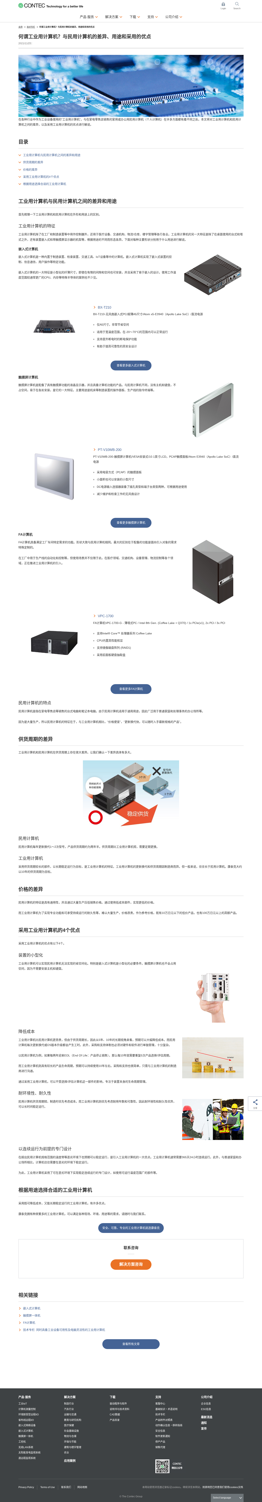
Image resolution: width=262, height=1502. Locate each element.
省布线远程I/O (26, 1420)
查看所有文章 (131, 1344)
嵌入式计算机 (31, 1308)
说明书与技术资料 (119, 1409)
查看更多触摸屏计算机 (131, 522)
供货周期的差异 (33, 162)
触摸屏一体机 (31, 1315)
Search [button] (238, 6)
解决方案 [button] (113, 17)
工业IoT (22, 1403)
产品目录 (115, 1420)
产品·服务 (24, 1397)
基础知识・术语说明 (166, 1409)
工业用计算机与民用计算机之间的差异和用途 (51, 155)
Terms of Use (47, 1487)
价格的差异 (30, 169)
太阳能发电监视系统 (29, 1452)
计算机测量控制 (27, 1409)
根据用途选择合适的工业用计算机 (44, 184)
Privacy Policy (26, 1487)
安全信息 (160, 1431)
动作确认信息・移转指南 (168, 1425)
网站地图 (82, 1487)
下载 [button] (135, 17)
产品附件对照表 (164, 1420)
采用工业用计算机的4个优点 (41, 176)
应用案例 (70, 1460)
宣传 (204, 1428)
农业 (66, 1452)
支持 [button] (152, 17)
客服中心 (160, 1403)
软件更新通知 (162, 1436)
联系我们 (66, 1487)
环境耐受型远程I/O (28, 1414)
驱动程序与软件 (118, 1403)
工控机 (22, 1441)
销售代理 (160, 1447)
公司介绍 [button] (173, 17)
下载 (112, 1397)
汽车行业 (69, 1409)
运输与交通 (70, 1414)
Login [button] (225, 6)
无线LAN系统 (25, 1447)
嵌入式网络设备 (27, 1425)
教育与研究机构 (72, 1420)
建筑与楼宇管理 (72, 1447)
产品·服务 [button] (89, 17)
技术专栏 (160, 1414)
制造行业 (69, 1403)
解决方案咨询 (131, 1264)
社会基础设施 (71, 1431)
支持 (158, 1397)
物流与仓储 (70, 1436)
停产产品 (160, 1441)
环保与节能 (70, 1441)
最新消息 (206, 1417)
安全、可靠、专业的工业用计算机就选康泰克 (131, 1227)
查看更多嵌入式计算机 (131, 365)
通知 (204, 1422)
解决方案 (70, 1397)
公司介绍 (206, 1397)
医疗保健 (69, 1425)
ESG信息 (206, 1409)
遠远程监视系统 (27, 1458)
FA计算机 (29, 1322)
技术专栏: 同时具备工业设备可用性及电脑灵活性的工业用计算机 (64, 1329)
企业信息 (206, 1403)
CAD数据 (115, 1414)
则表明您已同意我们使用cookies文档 (222, 1487)
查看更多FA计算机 (131, 688)
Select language (222, 1497)
